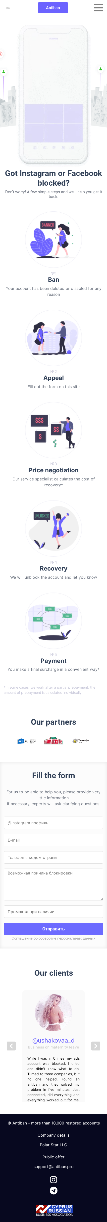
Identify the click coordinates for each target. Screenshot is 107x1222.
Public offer (53, 1156)
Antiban (53, 7)
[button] (11, 1046)
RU (8, 8)
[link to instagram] (53, 1178)
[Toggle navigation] (98, 7)
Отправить (53, 928)
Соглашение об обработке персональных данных (53, 938)
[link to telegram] (53, 1189)
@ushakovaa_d (53, 1040)
